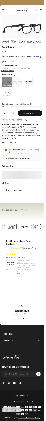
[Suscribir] (38, 374)
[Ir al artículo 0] (5, 41)
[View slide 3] (23, 318)
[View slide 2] (21, 318)
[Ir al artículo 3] (22, 41)
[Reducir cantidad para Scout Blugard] (4, 113)
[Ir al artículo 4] (30, 41)
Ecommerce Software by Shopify (29, 418)
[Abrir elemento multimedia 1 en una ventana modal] (38, 19)
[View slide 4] (26, 318)
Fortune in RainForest (16, 257)
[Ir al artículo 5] (39, 41)
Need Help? (9, 62)
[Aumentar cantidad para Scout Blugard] (13, 113)
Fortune (8, 269)
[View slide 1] (18, 318)
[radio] (6, 68)
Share (7, 183)
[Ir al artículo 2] (13, 41)
